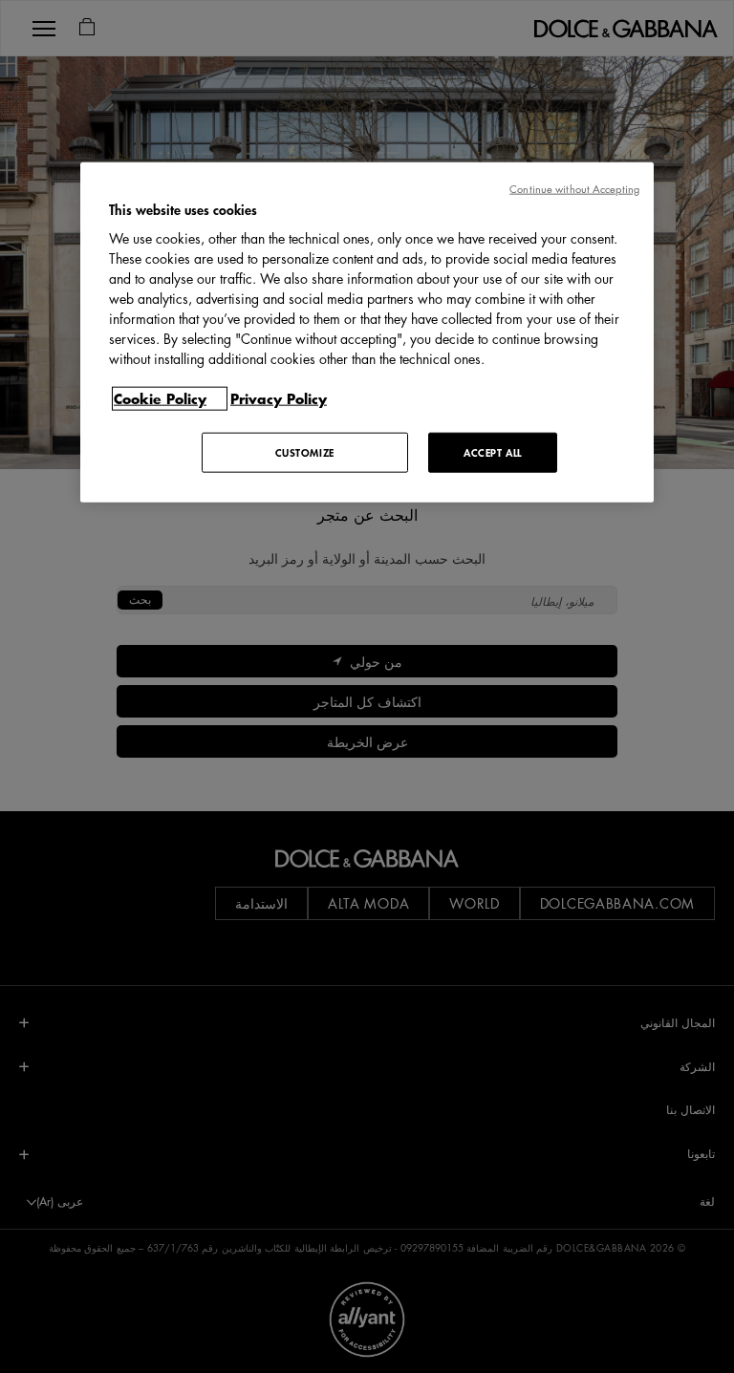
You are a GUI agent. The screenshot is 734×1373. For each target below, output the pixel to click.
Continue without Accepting (574, 188)
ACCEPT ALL (493, 452)
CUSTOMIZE (305, 452)
